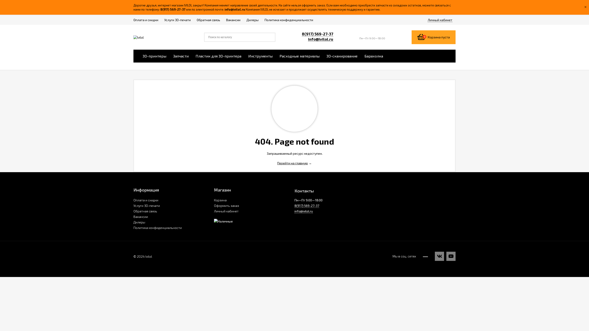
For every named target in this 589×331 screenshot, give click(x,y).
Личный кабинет (226, 211)
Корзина (220, 200)
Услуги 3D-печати (146, 206)
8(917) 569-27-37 (317, 33)
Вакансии (140, 217)
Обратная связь (145, 211)
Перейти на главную (292, 163)
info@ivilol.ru (320, 39)
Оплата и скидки (145, 200)
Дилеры (139, 222)
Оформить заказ (226, 206)
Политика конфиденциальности (157, 228)
